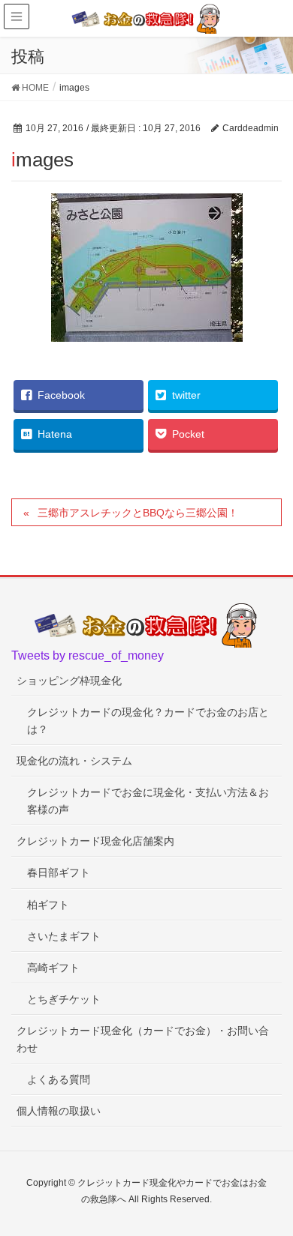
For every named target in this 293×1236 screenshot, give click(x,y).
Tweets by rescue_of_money (87, 655)
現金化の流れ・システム (74, 761)
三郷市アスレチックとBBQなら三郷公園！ (138, 513)
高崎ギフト (53, 968)
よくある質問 (58, 1079)
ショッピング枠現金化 (69, 681)
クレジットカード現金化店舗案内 (95, 841)
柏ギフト (48, 905)
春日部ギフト (58, 872)
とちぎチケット (64, 999)
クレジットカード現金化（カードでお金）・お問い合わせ (143, 1039)
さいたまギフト (64, 936)
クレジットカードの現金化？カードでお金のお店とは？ (148, 720)
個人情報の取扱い (59, 1111)
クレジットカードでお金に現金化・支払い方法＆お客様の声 (148, 801)
